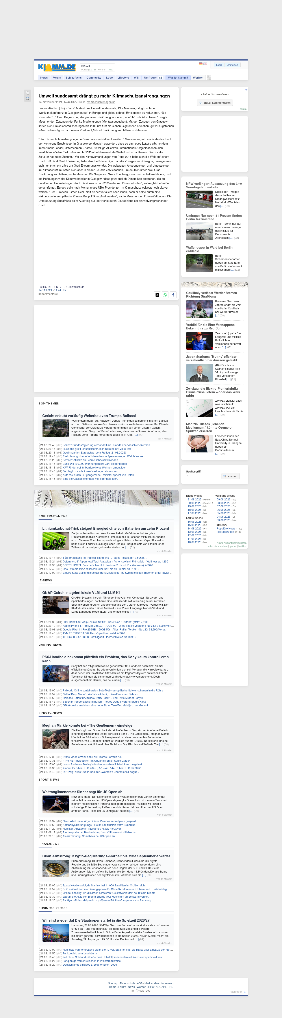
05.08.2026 (223, 513)
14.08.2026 (194, 528)
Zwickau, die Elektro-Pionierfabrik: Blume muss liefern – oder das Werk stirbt (213, 392)
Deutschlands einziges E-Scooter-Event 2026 (90, 964)
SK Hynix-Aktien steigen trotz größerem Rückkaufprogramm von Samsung (107, 900)
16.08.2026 (194, 521)
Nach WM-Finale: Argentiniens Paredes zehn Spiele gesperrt (99, 821)
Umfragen (153, 77)
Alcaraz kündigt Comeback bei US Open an (89, 836)
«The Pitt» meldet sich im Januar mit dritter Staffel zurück (96, 760)
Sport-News (49, 779)
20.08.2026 (194, 503)
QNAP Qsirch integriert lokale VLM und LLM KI (81, 592)
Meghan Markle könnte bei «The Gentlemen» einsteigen (88, 725)
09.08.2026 (223, 499)
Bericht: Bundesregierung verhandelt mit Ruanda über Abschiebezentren (106, 445)
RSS (170, 987)
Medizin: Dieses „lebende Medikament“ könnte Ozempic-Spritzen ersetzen (209, 427)
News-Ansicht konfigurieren (232, 542)
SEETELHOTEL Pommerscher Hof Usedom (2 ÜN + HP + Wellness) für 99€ (108, 565)
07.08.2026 (223, 506)
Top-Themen (49, 403)
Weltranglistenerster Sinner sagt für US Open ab (82, 791)
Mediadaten (152, 983)
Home (112, 987)
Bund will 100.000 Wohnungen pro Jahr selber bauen (95, 463)
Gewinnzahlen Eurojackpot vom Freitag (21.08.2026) (94, 452)
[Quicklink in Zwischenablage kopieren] (27, 93)
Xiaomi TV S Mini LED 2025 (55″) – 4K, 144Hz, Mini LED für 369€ (102, 768)
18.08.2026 (194, 509)
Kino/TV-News (50, 713)
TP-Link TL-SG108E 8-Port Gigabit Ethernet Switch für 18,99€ (99, 637)
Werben (198, 77)
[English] (205, 64)
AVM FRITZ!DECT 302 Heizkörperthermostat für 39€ (94, 633)
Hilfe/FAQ (154, 987)
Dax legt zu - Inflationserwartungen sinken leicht (91, 471)
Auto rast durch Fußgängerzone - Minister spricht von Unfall (98, 475)
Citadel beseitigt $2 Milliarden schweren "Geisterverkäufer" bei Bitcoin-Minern (109, 893)
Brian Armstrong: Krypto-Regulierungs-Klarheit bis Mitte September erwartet (106, 855)
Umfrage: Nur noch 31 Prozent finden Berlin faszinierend (214, 217)
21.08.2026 (194, 499)
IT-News (45, 580)
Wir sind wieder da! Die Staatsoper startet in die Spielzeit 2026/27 (96, 920)
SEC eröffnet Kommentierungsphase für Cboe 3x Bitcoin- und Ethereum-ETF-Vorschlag (115, 889)
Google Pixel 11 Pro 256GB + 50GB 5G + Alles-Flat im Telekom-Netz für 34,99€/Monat (114, 629)
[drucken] (27, 98)
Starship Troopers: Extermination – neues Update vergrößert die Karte (104, 701)
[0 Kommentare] (48, 294)
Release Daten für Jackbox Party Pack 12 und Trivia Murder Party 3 (103, 698)
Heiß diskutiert (225, 531)
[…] (136, 434)
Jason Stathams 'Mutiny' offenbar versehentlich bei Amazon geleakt (103, 764)
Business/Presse (53, 908)
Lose (109, 77)
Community (94, 77)
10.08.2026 (194, 542)
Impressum (167, 983)
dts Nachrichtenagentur (101, 102)
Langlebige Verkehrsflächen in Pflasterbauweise (92, 961)
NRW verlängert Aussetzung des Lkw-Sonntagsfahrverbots (214, 185)
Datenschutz (127, 983)
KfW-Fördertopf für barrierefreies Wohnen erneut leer (94, 467)
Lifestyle (123, 77)
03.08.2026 (223, 520)
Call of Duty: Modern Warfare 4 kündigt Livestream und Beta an (100, 694)
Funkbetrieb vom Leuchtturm (80, 953)
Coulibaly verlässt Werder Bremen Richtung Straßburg (211, 294)
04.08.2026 (223, 516)
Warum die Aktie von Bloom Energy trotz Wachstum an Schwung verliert (105, 896)
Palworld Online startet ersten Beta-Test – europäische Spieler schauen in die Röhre (113, 690)
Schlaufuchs (74, 77)
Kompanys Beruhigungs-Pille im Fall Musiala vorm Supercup (99, 825)
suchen (232, 476)
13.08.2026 (194, 531)
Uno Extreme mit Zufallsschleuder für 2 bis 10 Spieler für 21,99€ (101, 569)
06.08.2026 (223, 509)
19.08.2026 (194, 506)
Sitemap (113, 983)
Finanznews (49, 843)
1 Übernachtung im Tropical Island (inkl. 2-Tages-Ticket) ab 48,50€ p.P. (105, 557)
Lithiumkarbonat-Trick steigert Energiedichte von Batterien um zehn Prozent (105, 528)
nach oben (236, 991)
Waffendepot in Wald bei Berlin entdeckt (209, 249)
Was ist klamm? (178, 77)
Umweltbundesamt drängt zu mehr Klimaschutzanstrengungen (104, 95)
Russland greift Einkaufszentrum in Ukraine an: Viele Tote (97, 448)
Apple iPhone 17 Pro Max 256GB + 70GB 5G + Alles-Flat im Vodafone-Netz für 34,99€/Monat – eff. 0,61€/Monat (129, 625)
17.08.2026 (194, 513)
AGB (140, 983)
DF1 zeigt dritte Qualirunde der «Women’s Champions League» (101, 772)
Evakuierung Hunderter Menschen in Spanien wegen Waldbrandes (103, 456)
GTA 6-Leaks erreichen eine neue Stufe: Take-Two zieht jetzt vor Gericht (105, 705)
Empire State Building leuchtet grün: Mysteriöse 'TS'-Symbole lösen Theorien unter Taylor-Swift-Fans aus (125, 572)
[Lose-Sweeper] (209, 78)
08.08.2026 (223, 503)
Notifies (242, 546)
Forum (57, 77)
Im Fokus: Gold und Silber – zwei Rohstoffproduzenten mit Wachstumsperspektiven (112, 957)
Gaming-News (50, 644)
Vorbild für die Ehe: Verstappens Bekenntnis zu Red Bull (210, 326)
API (163, 987)
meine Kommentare (217, 546)
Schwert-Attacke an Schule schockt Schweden (90, 460)
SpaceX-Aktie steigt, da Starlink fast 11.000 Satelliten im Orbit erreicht (104, 885)
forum (243, 108)
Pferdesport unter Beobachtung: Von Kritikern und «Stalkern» (99, 832)
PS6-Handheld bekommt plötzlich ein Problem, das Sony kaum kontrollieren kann (105, 658)
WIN (136, 77)
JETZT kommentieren (217, 103)
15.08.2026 (194, 525)
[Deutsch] (201, 64)
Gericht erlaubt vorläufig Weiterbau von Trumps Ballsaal (89, 415)
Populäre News (226, 528)
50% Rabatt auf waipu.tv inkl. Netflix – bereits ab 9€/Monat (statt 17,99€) (105, 622)
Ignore (233, 546)
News (44, 77)
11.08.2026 (194, 538)
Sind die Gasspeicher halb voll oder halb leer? (90, 478)
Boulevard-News (53, 516)
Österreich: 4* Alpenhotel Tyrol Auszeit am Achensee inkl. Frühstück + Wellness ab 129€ (115, 561)
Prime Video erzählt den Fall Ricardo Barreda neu (92, 757)
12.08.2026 (194, 535)
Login (219, 64)
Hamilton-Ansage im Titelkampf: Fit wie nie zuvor (92, 828)
